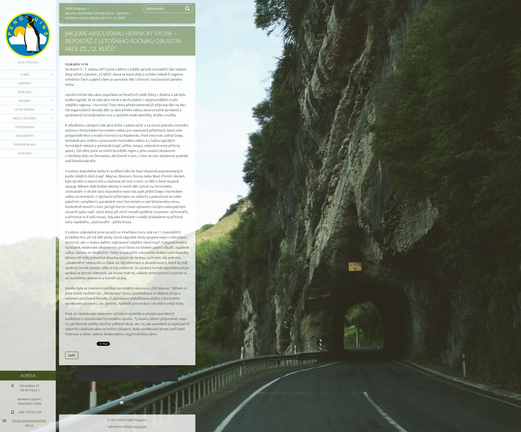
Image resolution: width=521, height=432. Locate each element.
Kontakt (25, 153)
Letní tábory (25, 109)
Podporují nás (25, 144)
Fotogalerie (24, 127)
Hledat (187, 8)
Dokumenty (25, 136)
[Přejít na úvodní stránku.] (28, 30)
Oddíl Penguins (75, 8)
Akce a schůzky (24, 118)
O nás (25, 74)
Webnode (140, 427)
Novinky (25, 83)
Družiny (25, 101)
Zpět (71, 355)
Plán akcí (25, 92)
